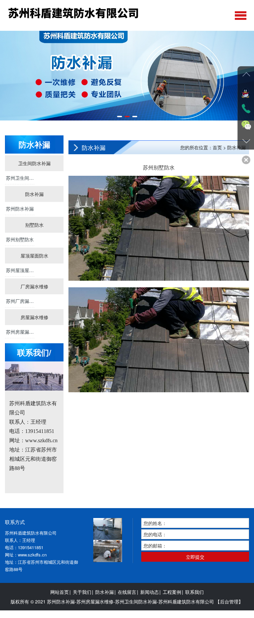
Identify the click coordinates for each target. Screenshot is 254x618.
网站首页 (59, 592)
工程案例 (172, 592)
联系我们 (194, 592)
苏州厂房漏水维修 (20, 303)
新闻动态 (149, 592)
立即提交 (195, 556)
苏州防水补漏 (20, 208)
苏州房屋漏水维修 (20, 333)
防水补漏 (104, 592)
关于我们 (82, 592)
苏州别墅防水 (20, 239)
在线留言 (127, 592)
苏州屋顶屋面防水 (20, 272)
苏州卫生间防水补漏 (20, 179)
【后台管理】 (229, 601)
